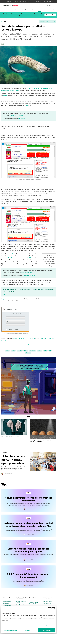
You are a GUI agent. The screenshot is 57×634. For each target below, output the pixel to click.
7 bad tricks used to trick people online (10, 436)
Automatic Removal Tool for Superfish (23, 338)
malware (20, 350)
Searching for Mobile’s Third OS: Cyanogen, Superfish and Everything (40, 441)
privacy (25, 350)
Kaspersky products (7, 299)
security (39, 350)
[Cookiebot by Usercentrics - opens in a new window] (49, 608)
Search (54, 21)
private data (32, 350)
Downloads (17, 9)
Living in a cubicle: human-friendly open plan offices (13, 460)
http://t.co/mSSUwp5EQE (28, 272)
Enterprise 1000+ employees (48, 1)
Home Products (10, 1)
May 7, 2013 (21, 118)
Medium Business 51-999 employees (34, 1)
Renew (11, 9)
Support (24, 9)
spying (45, 350)
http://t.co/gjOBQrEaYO (16, 115)
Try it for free (50, 15)
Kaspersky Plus (6, 603)
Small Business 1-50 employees (20, 1)
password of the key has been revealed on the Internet (17, 258)
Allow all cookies (47, 630)
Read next (5, 452)
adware (5, 95)
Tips (29, 492)
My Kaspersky (50, 5)
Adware (4, 21)
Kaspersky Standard (7, 601)
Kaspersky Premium (7, 605)
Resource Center (31, 9)
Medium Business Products (33, 598)
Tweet (5, 295)
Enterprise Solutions (47, 597)
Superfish (28, 352)
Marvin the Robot (8, 43)
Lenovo (13, 350)
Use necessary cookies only (10, 630)
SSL (50, 350)
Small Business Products (22, 597)
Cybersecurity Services (47, 601)
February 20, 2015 (29, 275)
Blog (39, 9)
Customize (27, 630)
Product (4, 9)
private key (12, 254)
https (26, 105)
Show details (49, 625)
